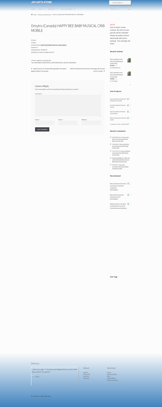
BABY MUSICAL (46, 62)
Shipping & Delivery (112, 374)
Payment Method (111, 378)
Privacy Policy (86, 374)
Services (109, 372)
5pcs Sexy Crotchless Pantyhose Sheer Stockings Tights (120, 166)
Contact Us (86, 376)
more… (37, 376)
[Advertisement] (120, 242)
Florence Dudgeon (117, 158)
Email (60, 120)
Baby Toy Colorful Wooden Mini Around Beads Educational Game (121, 160)
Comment (39, 94)
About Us (85, 372)
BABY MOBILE (38, 62)
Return (108, 376)
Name (37, 120)
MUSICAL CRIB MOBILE (69, 62)
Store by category (66, 9)
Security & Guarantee (112, 380)
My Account (51, 9)
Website (84, 120)
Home (33, 9)
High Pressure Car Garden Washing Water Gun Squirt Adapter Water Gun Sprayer (49, 70)
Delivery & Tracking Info (44, 14)
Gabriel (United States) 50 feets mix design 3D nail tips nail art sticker (87, 70)
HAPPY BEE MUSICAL (57, 62)
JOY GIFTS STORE (41, 2)
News (40, 9)
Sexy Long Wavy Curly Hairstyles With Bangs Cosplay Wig (120, 139)
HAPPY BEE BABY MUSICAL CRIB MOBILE (54, 45)
